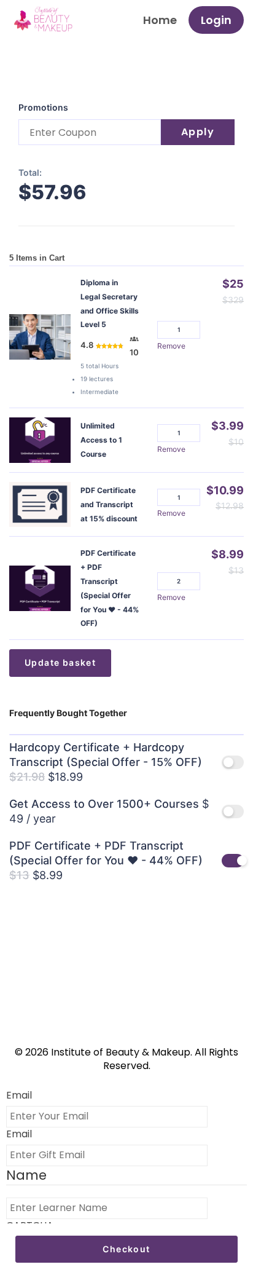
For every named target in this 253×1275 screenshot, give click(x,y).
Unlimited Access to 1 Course (101, 440)
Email (19, 1095)
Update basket (60, 662)
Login (216, 20)
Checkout (126, 1249)
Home (160, 20)
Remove (171, 345)
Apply (198, 132)
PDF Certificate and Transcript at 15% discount (109, 504)
